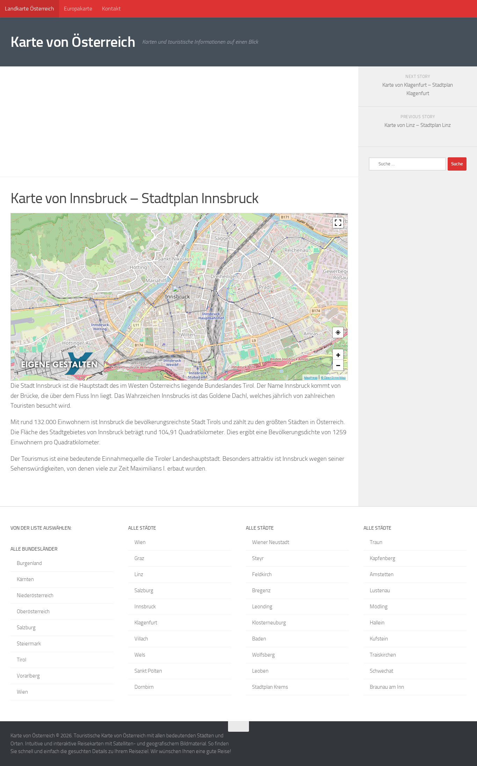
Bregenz (261, 590)
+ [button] (338, 354)
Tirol (21, 660)
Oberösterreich (33, 611)
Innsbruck (145, 606)
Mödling (379, 606)
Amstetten (382, 574)
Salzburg (26, 627)
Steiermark (29, 643)
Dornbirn (144, 687)
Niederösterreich (35, 595)
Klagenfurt (145, 623)
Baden (259, 639)
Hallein (377, 623)
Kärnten (25, 579)
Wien (22, 692)
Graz (139, 558)
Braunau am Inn (387, 687)
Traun (376, 542)
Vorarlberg (28, 676)
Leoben (260, 671)
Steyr (258, 558)
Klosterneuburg (269, 623)
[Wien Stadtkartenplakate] (59, 373)
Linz (138, 574)
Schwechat (381, 671)
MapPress (310, 377)
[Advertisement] (179, 122)
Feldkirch (262, 574)
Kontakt (111, 8)
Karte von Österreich (72, 42)
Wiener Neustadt (270, 542)
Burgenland (29, 563)
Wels (139, 655)
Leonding (262, 606)
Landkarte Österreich (29, 8)
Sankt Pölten (148, 671)
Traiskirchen (383, 655)
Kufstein (379, 639)
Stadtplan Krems (270, 687)
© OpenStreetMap (333, 377)
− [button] (338, 365)
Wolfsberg (263, 655)
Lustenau (380, 590)
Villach (141, 639)
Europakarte (78, 8)
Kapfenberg (382, 558)
